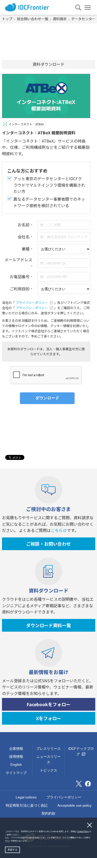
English (16, 765)
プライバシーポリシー (32, 302)
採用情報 (16, 757)
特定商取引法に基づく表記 (27, 805)
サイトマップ (16, 773)
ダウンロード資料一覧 (48, 625)
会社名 (24, 237)
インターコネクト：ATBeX (26, 124)
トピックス (48, 770)
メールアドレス (18, 259)
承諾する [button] (12, 849)
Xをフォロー (48, 718)
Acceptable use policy (74, 805)
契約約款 (48, 813)
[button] (29, 841)
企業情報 (16, 749)
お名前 (24, 225)
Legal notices (26, 797)
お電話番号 (20, 276)
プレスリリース (48, 749)
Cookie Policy (83, 831)
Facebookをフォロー (48, 704)
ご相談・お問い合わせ (48, 543)
